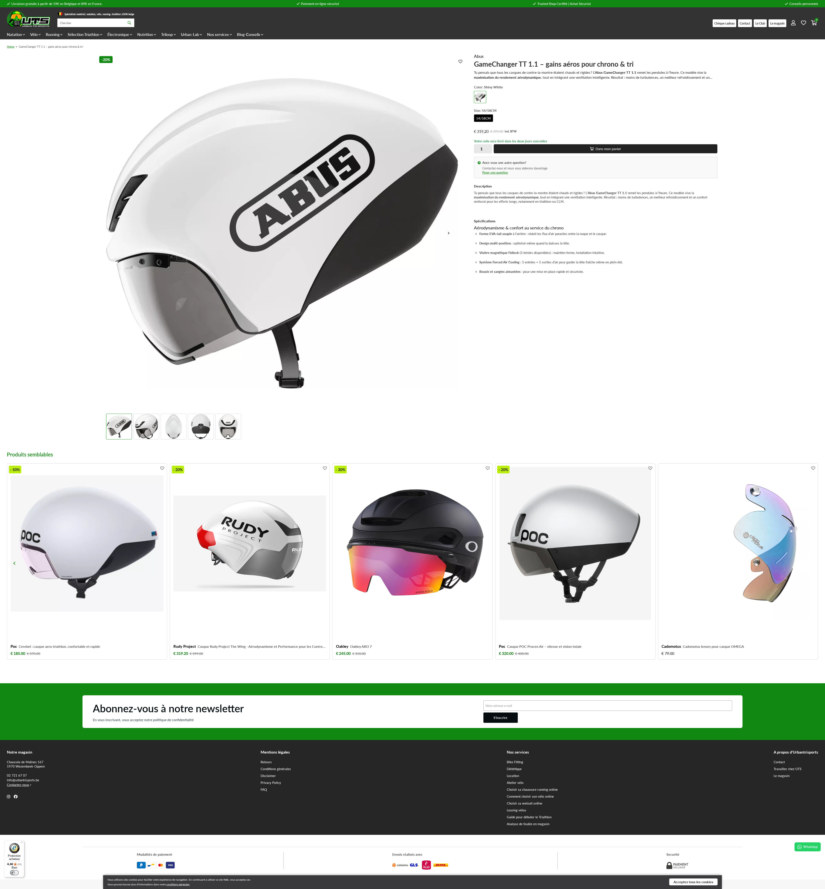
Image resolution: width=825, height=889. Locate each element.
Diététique (514, 769)
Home (10, 47)
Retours (266, 762)
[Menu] (21, 843)
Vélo (34, 34)
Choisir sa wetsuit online (524, 803)
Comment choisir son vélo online (530, 796)
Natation (14, 34)
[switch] (14, 872)
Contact (779, 762)
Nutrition (145, 34)
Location (513, 776)
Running (53, 34)
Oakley (342, 646)
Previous (14, 563)
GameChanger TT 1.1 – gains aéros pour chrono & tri (51, 47)
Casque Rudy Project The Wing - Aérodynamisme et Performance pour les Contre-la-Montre (262, 646)
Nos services (218, 34)
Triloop (167, 34)
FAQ (264, 789)
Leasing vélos (516, 810)
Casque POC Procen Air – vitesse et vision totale (544, 646)
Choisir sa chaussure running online (532, 789)
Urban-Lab (190, 34)
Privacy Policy (271, 782)
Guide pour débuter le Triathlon (529, 817)
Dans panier (608, 148)
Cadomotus (671, 646)
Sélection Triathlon (83, 34)
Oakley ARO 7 (361, 646)
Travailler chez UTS (787, 769)
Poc (14, 646)
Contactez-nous (18, 785)
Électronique (118, 34)
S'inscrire (500, 717)
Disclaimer (268, 776)
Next (450, 233)
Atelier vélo (515, 782)
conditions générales (177, 884)
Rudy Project (184, 646)
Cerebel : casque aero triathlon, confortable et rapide (59, 646)
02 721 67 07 (17, 775)
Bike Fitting (515, 762)
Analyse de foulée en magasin (528, 824)
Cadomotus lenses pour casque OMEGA (713, 646)
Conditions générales (276, 769)
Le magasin (782, 776)
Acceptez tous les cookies (693, 881)
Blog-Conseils (248, 34)
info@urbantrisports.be (23, 780)
